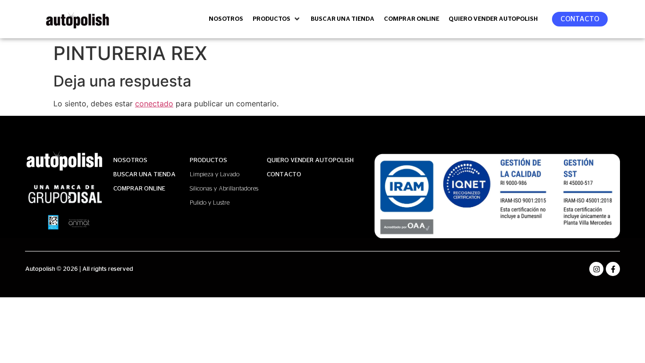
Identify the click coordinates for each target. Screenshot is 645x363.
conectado (154, 103)
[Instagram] (596, 269)
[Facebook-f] (613, 269)
